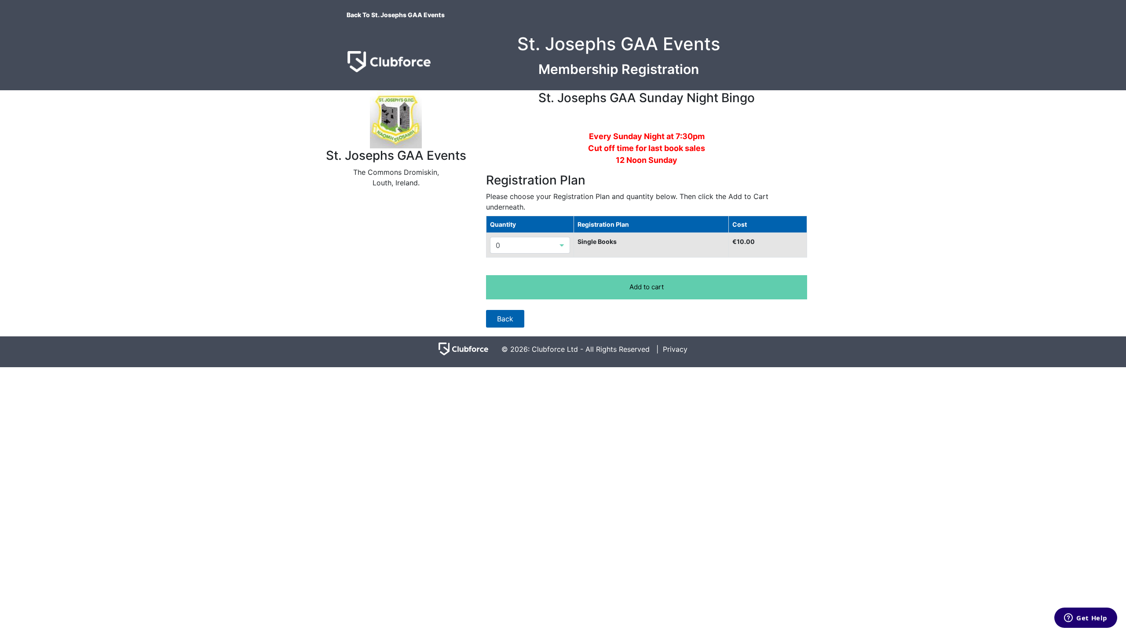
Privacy (675, 349)
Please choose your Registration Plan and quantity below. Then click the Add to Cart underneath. (627, 201)
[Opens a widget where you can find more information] (1085, 619)
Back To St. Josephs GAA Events (396, 14)
